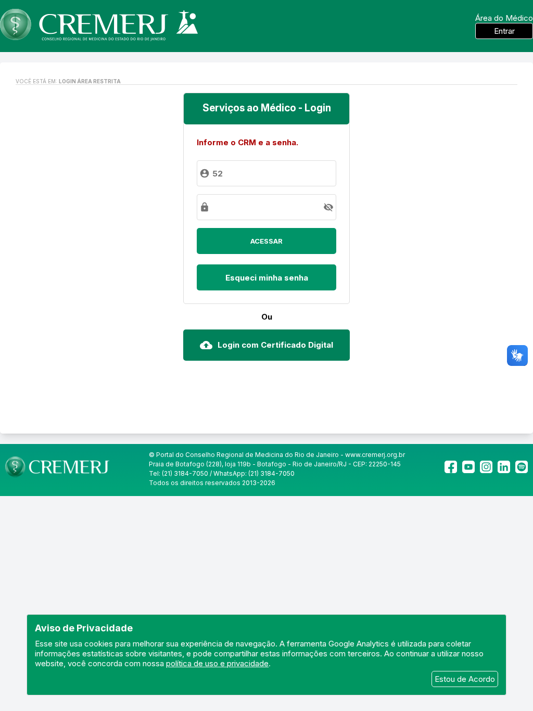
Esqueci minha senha (266, 278)
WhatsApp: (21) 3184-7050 (254, 473)
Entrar (504, 31)
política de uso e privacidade (217, 663)
